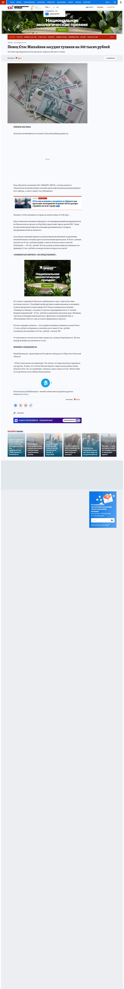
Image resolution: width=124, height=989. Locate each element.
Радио (91, 7)
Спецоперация (29, 2)
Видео (19, 2)
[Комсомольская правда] (18, 7)
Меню (3, 2)
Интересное (20, 413)
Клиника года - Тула (30, 37)
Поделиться (111, 58)
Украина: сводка (61, 37)
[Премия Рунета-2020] (35, 7)
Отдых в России (92, 37)
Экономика (61, 2)
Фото (12, 2)
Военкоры (51, 37)
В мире (70, 2)
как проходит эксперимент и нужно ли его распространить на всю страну (55, 203)
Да (47, 14)
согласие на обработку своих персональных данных (100, 524)
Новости (20, 37)
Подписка (111, 7)
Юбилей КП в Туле (73, 37)
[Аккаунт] (121, 2)
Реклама (100, 7)
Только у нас (42, 37)
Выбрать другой (54, 14)
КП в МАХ (83, 37)
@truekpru (24, 394)
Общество (51, 2)
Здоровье (86, 2)
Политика (41, 2)
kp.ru (20, 58)
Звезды (78, 2)
